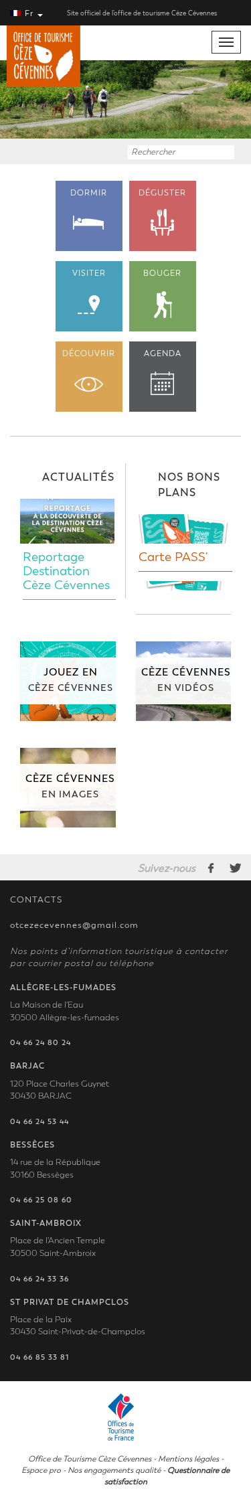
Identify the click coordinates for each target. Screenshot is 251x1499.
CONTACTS (36, 899)
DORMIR (88, 193)
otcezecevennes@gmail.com (74, 925)
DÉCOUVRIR (88, 353)
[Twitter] (235, 867)
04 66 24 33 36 (39, 1279)
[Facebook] (211, 867)
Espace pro (41, 1470)
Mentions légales (188, 1459)
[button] (18, 99)
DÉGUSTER (162, 193)
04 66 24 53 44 (39, 1121)
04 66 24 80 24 (40, 1042)
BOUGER (162, 273)
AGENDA (162, 353)
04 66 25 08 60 (41, 1200)
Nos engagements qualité (114, 1470)
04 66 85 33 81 (39, 1357)
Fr (29, 13)
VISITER (89, 273)
